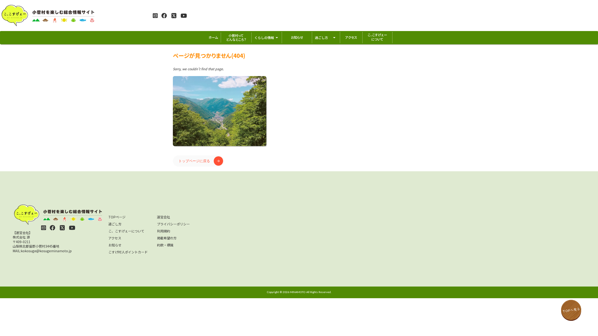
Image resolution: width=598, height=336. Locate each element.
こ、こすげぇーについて (126, 231)
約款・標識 (165, 245)
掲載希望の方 (167, 238)
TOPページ (116, 217)
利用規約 (163, 231)
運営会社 (163, 217)
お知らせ (114, 245)
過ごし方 (114, 224)
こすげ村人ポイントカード (128, 252)
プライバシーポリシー (173, 224)
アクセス (114, 238)
